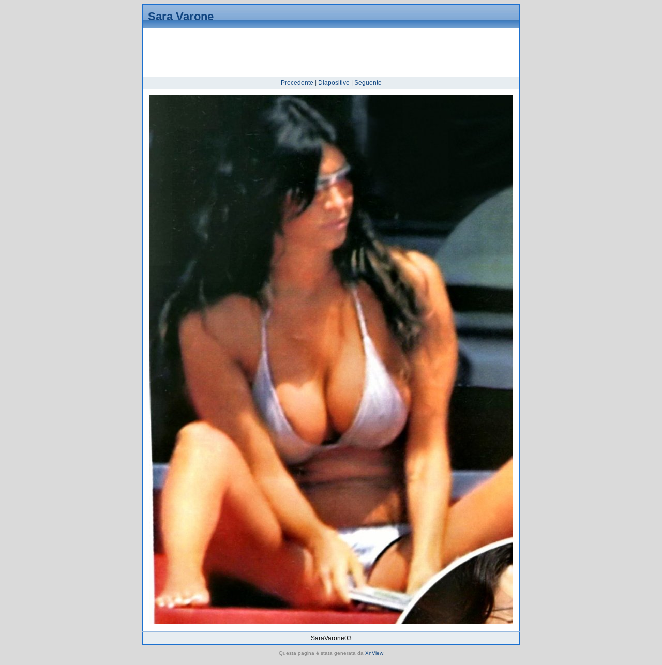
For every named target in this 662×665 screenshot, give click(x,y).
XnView (374, 653)
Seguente (368, 82)
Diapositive (334, 82)
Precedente (297, 82)
